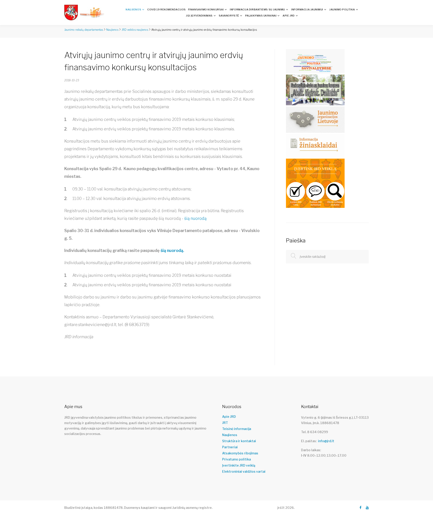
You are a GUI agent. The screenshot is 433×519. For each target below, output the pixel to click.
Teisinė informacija (236, 429)
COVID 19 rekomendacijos (166, 9)
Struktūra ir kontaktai (239, 441)
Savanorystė (229, 15)
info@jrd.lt (326, 441)
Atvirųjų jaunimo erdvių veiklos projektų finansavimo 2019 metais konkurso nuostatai (151, 284)
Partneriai (230, 447)
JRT (225, 423)
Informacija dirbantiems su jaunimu (257, 9)
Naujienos (133, 9)
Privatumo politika (236, 459)
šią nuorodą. (172, 250)
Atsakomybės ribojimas (240, 453)
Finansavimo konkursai (206, 9)
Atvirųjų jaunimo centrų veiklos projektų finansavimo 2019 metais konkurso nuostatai (151, 275)
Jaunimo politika (342, 9)
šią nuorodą (195, 218)
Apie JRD (289, 15)
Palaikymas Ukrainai (260, 15)
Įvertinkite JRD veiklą (238, 465)
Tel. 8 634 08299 (314, 432)
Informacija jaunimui (307, 9)
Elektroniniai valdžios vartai (243, 471)
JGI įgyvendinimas (199, 15)
